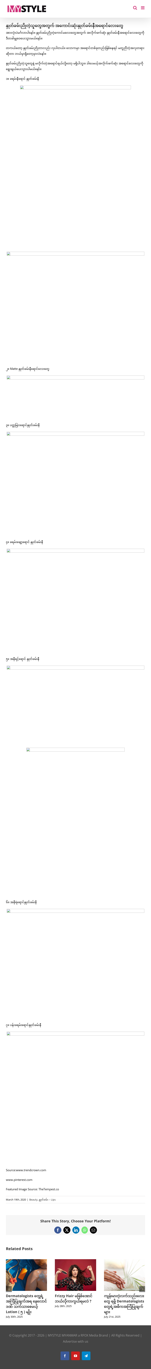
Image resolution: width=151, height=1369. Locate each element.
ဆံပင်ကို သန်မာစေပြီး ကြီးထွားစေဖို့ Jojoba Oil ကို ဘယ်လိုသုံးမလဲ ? (29, 1301)
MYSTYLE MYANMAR (62, 1335)
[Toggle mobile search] (135, 8)
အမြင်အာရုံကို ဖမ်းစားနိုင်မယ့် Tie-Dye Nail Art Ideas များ (126, 1301)
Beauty (33, 1199)
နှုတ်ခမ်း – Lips (47, 1199)
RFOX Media (89, 1335)
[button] (9, 1289)
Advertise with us (75, 1341)
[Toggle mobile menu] (143, 8)
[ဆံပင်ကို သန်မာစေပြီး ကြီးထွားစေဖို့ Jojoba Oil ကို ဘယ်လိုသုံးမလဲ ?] (30, 1261)
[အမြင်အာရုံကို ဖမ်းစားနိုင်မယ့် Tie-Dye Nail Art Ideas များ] (128, 1261)
